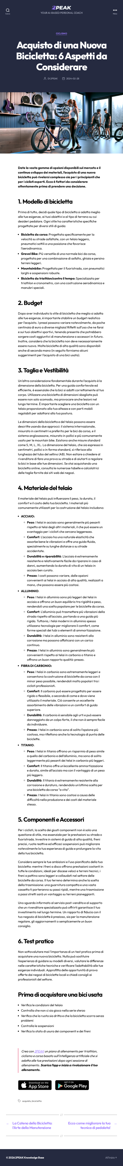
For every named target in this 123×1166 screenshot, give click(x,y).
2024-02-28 (72, 78)
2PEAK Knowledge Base (29, 1157)
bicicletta (36, 1100)
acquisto (26, 1100)
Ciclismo (61, 33)
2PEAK (54, 78)
